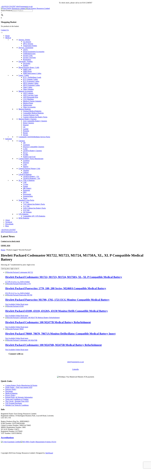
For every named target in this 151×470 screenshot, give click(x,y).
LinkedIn (75, 369)
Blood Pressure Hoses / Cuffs (29, 67)
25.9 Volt (26, 210)
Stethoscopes (27, 105)
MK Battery (27, 188)
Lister (25, 164)
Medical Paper (28, 103)
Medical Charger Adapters (32, 101)
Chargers (22, 141)
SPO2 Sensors (28, 44)
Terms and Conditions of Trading (16, 399)
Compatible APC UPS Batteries (34, 216)
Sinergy (25, 166)
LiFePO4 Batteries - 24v (31, 178)
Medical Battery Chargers (27, 119)
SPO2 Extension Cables (31, 85)
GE (24, 127)
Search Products (6, 10)
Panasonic (26, 190)
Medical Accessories (26, 91)
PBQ (25, 192)
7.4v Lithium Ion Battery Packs (34, 204)
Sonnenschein (28, 196)
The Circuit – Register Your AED (17, 401)
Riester (25, 133)
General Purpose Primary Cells (29, 168)
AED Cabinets (28, 93)
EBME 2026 (5, 246)
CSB (24, 182)
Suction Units (27, 55)
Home (7, 36)
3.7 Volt (26, 202)
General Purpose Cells (31, 115)
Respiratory (27, 59)
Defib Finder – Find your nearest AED (18, 387)
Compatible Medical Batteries (33, 113)
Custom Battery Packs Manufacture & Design (21, 385)
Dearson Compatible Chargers (33, 147)
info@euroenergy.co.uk (75, 362)
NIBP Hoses (27, 71)
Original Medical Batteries (32, 111)
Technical (8, 222)
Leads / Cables (24, 75)
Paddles (25, 65)
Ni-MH (25, 155)
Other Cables (27, 87)
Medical (8, 38)
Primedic (26, 131)
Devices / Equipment (26, 48)
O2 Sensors (27, 42)
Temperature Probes (30, 46)
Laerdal (25, 129)
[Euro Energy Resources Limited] (25, 8)
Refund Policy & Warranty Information (19, 397)
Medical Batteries (25, 109)
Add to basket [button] (25, 282)
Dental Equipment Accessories (33, 52)
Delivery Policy (10, 389)
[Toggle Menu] (2, 32)
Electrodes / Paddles (26, 61)
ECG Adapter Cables (30, 79)
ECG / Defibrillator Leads (32, 77)
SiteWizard (49, 453)
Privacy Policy (10, 395)
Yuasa (25, 198)
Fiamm (25, 186)
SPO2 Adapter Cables (30, 83)
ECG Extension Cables (31, 81)
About (7, 220)
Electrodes (26, 63)
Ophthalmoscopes (29, 53)
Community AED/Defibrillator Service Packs (34, 137)
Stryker (25, 135)
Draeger (26, 125)
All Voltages (27, 212)
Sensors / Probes (24, 40)
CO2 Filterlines (28, 99)
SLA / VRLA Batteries (27, 180)
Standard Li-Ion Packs (26, 200)
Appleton (26, 161)
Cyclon (25, 184)
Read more (24, 304)
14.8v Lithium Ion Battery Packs (34, 208)
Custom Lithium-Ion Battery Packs (35, 117)
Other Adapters (28, 89)
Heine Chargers (28, 123)
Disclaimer (9, 391)
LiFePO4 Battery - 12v (31, 176)
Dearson (26, 162)
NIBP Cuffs (27, 69)
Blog (7, 226)
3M (24, 143)
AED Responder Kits (30, 97)
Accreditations (7, 437)
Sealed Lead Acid (29, 157)
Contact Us (5, 30)
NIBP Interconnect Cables (32, 73)
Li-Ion (25, 149)
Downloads (9, 224)
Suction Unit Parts (29, 57)
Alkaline (26, 170)
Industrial (8, 139)
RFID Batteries (24, 218)
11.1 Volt (26, 206)
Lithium (26, 172)
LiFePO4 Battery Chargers (32, 151)
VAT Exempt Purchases (13, 403)
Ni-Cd (25, 153)
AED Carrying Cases (30, 95)
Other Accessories (29, 107)
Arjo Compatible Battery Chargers (35, 121)
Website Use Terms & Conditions (17, 405)
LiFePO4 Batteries (25, 174)
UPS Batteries (23, 214)
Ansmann (26, 145)
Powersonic (27, 194)
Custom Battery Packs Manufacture (31, 159)
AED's (25, 50)
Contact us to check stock (10, 241)
